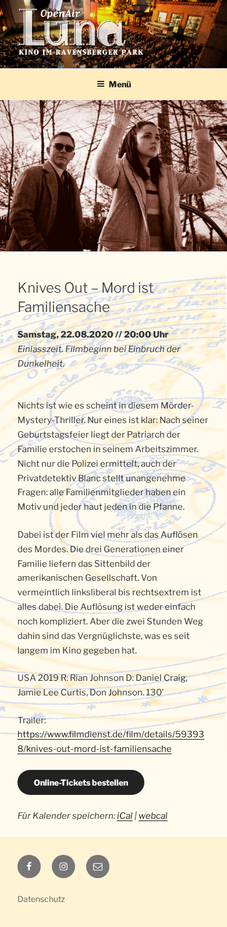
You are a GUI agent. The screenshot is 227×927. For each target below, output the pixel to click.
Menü (120, 84)
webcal (153, 816)
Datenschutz (41, 899)
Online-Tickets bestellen (81, 782)
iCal (125, 816)
